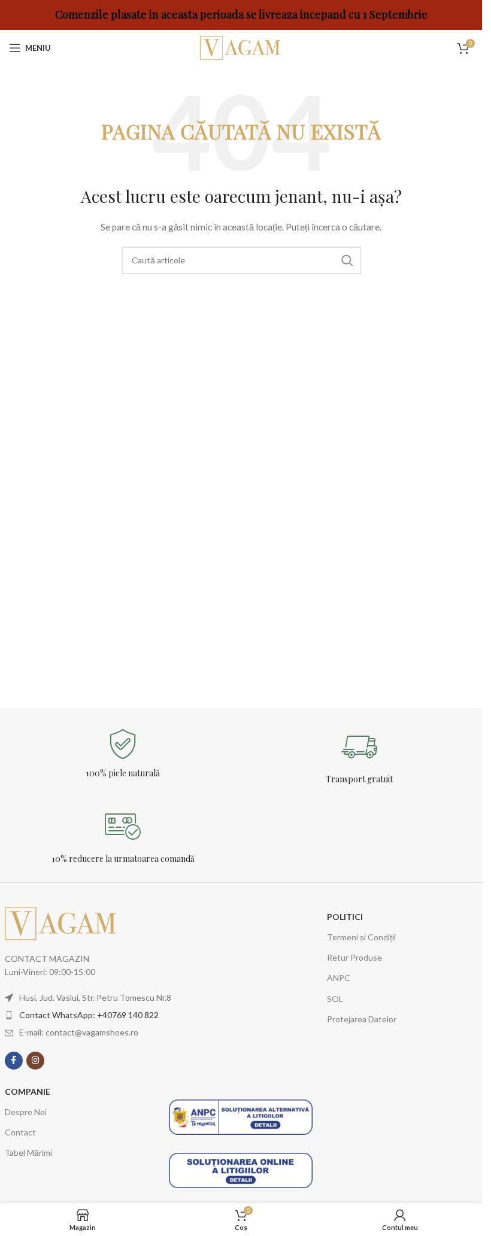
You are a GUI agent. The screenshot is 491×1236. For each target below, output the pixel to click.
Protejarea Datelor (361, 1019)
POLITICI (345, 917)
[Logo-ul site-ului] (241, 47)
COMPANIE (27, 1091)
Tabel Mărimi (28, 1152)
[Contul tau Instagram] (35, 1061)
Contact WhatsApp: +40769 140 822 (89, 1015)
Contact (20, 1132)
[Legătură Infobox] (123, 754)
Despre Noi (26, 1112)
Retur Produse (354, 957)
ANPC (338, 978)
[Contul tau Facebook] (14, 1061)
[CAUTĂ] (347, 260)
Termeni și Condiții (361, 937)
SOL (335, 999)
